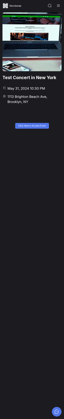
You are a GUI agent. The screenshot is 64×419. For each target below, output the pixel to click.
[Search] (50, 6)
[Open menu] (58, 6)
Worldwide (15, 6)
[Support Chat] (57, 412)
